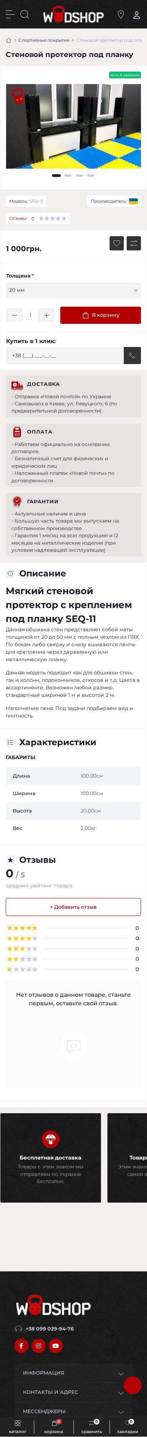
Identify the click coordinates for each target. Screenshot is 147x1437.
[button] (56, 175)
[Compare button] (134, 243)
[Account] (135, 14)
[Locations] (120, 14)
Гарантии (43, 501)
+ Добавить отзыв (73, 907)
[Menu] (10, 14)
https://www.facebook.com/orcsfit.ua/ (21, 1346)
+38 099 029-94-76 (50, 1329)
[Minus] (14, 315)
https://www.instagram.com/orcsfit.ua (38, 1346)
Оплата (39, 432)
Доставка (43, 384)
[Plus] (46, 315)
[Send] (132, 355)
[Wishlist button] (117, 243)
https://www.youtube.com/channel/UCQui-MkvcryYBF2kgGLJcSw (56, 1346)
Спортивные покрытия (44, 40)
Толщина (20, 276)
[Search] (24, 14)
